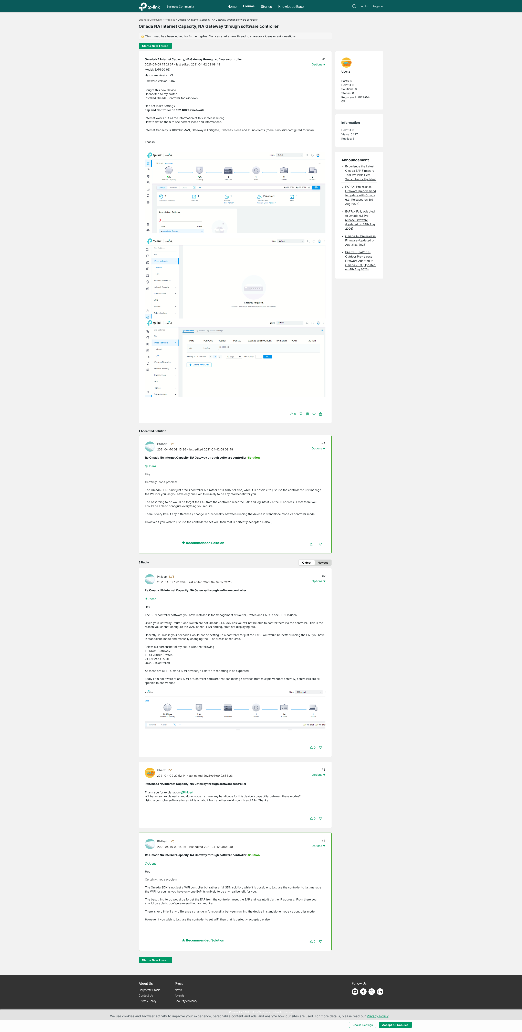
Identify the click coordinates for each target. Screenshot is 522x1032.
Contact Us (146, 995)
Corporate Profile (149, 990)
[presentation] (150, 446)
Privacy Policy (147, 1001)
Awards (179, 995)
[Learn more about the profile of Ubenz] (151, 772)
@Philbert (186, 792)
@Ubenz (150, 466)
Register (378, 6)
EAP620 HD (162, 69)
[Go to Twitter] (371, 992)
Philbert (162, 444)
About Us (146, 983)
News (178, 990)
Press (179, 983)
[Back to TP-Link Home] (149, 6)
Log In (363, 6)
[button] (232, 6)
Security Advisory (186, 1001)
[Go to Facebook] (363, 991)
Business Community (151, 19)
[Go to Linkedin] (380, 991)
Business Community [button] (180, 6)
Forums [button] (248, 6)
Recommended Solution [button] (204, 543)
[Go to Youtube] (355, 991)
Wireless (170, 19)
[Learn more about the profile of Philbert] (151, 446)
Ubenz (161, 770)
